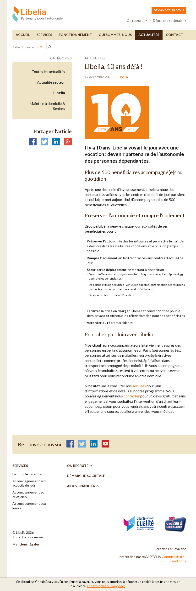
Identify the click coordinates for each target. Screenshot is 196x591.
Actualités (148, 35)
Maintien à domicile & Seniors (47, 106)
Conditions (178, 561)
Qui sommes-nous (115, 35)
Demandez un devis (169, 10)
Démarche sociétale (86, 476)
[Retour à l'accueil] (37, 14)
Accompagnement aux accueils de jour (29, 483)
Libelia (59, 92)
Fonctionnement (75, 35)
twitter (44, 141)
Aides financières (83, 486)
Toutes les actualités (48, 71)
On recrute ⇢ (137, 20)
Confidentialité (173, 557)
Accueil (23, 35)
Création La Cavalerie (170, 549)
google (68, 141)
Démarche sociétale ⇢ (169, 20)
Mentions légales (26, 544)
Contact (174, 35)
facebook (33, 141)
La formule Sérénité (27, 474)
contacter (132, 396)
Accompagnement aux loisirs (29, 505)
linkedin (56, 141)
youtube (105, 444)
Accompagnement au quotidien (28, 494)
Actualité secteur (51, 82)
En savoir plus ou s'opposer (106, 586)
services (139, 386)
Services (44, 35)
